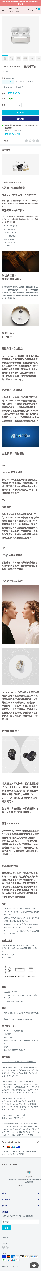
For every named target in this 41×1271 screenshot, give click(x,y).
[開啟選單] (3, 10)
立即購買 (20, 119)
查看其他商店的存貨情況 (13, 134)
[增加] (19, 105)
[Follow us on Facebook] (3, 1247)
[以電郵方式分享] (37, 140)
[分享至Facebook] (26, 140)
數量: (3, 105)
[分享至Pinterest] (30, 140)
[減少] (9, 105)
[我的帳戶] (33, 10)
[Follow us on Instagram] (7, 1247)
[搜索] (29, 10)
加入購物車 (20, 112)
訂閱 (6, 1228)
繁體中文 (5, 1237)
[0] (37, 9)
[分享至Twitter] (33, 140)
